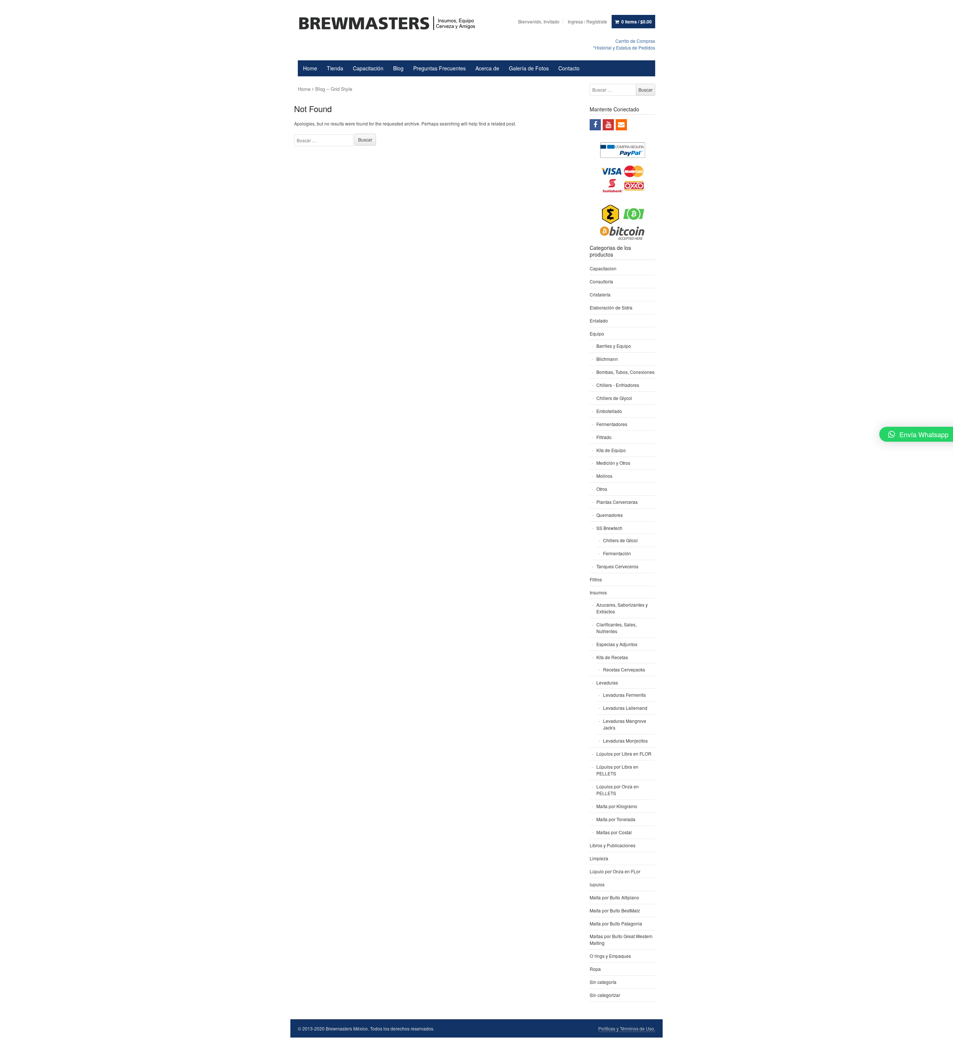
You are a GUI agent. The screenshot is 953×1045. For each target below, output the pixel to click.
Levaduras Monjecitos (625, 740)
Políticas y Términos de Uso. (626, 1028)
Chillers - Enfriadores (617, 385)
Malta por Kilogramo (616, 806)
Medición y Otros (613, 463)
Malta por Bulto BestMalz (615, 910)
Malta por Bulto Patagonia (616, 923)
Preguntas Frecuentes (439, 68)
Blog (398, 68)
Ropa (595, 969)
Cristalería (600, 294)
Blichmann (607, 359)
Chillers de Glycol (614, 398)
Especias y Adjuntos (616, 644)
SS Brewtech (609, 528)
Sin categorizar (605, 995)
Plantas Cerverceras (617, 502)
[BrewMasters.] (390, 23)
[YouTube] (608, 124)
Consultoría (601, 281)
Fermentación (617, 553)
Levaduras (607, 682)
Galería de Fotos (529, 68)
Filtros (596, 579)
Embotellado (609, 411)
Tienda (335, 68)
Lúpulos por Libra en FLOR (623, 753)
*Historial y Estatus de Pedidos (624, 47)
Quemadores (609, 515)
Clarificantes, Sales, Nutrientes (616, 627)
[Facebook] (595, 124)
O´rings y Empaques (610, 956)
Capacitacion (603, 268)
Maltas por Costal (614, 832)
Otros (601, 489)
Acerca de (487, 68)
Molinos (604, 476)
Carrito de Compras (635, 41)
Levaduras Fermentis (624, 695)
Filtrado (604, 437)
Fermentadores (611, 424)
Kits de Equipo (611, 450)
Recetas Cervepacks (624, 669)
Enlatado (599, 320)
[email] (621, 124)
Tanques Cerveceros (617, 566)
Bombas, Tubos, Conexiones (625, 372)
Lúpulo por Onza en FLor (615, 871)
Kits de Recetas (612, 657)
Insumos (598, 592)
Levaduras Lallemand (625, 708)
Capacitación (368, 68)
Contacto (569, 68)
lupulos (597, 884)
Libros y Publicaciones (612, 845)
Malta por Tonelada (615, 819)
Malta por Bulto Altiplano (614, 897)
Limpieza (599, 858)
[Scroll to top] (939, 1034)
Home (310, 68)
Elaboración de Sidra (611, 307)
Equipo (597, 333)
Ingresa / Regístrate (587, 21)
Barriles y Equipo (613, 346)
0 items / (636, 21)
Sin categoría (603, 982)
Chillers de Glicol (620, 540)
